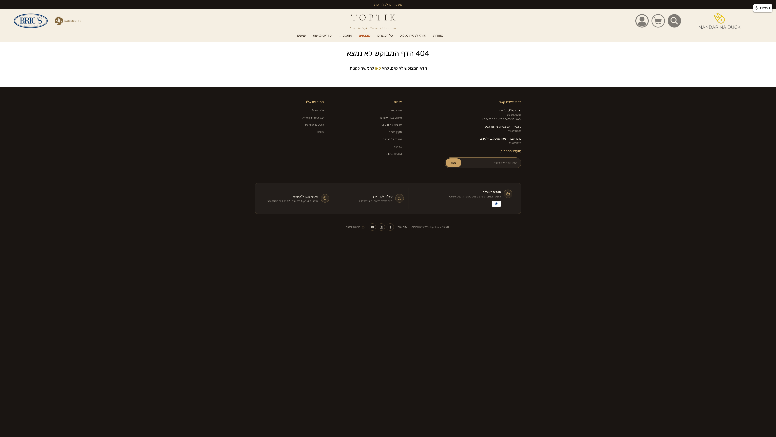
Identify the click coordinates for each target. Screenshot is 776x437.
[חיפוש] (674, 21)
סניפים (301, 35)
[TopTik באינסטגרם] (381, 227)
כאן (378, 68)
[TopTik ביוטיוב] (372, 227)
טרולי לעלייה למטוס (413, 35)
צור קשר (397, 146)
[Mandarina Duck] (719, 21)
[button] (762, 8)
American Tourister (313, 117)
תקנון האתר (395, 132)
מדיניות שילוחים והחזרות (389, 124)
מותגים (345, 35)
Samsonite (318, 110)
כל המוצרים (385, 35)
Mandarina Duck (314, 124)
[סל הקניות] (658, 21)
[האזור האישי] (642, 21)
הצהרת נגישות (394, 154)
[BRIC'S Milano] (31, 21)
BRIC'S (320, 132)
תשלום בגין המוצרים (391, 117)
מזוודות (438, 35)
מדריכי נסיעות (322, 35)
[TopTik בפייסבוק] (390, 227)
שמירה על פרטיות (392, 139)
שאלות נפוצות (394, 110)
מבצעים (364, 35)
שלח (453, 163)
